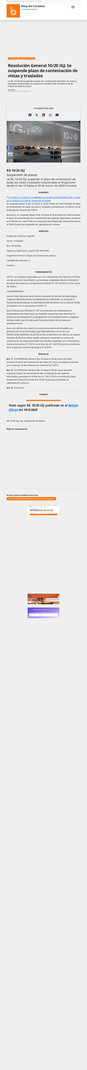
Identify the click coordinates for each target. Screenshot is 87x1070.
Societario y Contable (26, 58)
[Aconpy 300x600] (43, 617)
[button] (30, 115)
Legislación (13, 58)
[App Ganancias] (43, 515)
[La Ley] (43, 603)
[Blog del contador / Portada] (13, 11)
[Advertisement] (43, 36)
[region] (43, 536)
